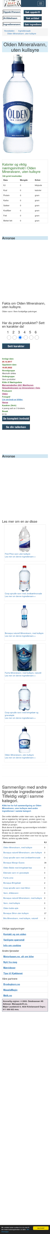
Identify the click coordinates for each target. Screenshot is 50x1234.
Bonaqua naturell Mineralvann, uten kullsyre (22, 852)
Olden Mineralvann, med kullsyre (17, 847)
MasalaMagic (10, 989)
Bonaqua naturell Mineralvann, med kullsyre (22, 898)
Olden (5, 393)
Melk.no (7, 995)
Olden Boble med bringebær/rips (17, 867)
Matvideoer (9, 967)
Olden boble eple (10, 908)
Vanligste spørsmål (13, 939)
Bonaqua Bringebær (12, 882)
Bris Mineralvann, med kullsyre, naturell (20, 918)
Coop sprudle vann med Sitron (16, 888)
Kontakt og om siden (14, 934)
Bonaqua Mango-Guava (13, 862)
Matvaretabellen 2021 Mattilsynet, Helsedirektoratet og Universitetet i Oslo (21, 386)
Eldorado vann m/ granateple (16, 872)
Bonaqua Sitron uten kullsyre (16, 913)
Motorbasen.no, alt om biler (18, 956)
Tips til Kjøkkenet (13, 973)
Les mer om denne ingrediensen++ (20, 556)
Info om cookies (12, 945)
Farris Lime (8, 877)
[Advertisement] (25, 265)
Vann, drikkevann (10, 893)
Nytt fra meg (10, 962)
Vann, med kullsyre (11, 903)
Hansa (5, 402)
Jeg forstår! (40, 1228)
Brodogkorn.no (11, 984)
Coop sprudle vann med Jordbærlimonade (21, 857)
